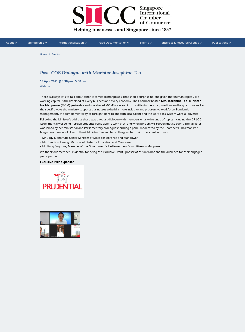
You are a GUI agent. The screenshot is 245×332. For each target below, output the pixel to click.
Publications (220, 42)
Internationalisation (71, 42)
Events (144, 42)
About (10, 42)
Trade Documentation (111, 42)
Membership (35, 42)
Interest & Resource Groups (180, 42)
